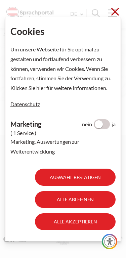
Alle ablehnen (75, 199)
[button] (109, 241)
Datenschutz (25, 104)
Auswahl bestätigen (75, 177)
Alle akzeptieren (75, 221)
